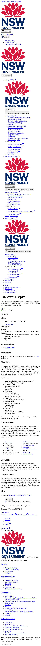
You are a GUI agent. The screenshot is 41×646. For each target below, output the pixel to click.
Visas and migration (14, 140)
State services (9, 571)
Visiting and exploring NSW (17, 261)
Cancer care (8, 442)
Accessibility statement (11, 582)
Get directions (9, 324)
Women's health (28, 454)
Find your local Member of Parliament (16, 626)
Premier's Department (11, 610)
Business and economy (15, 196)
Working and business (12, 192)
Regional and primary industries (18, 138)
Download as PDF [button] (7, 515)
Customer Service (10, 603)
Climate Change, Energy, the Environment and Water (21, 598)
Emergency (11, 124)
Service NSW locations (12, 569)
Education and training (15, 123)
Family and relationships (15, 128)
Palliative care (27, 442)
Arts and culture (13, 258)
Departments (6, 593)
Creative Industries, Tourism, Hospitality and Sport (20, 601)
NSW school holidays (15, 265)
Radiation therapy (28, 445)
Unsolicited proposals (11, 634)
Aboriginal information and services (19, 117)
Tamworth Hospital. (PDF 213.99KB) (20, 495)
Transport (7, 613)
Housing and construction (16, 133)
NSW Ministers (9, 624)
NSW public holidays (14, 263)
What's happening (11, 254)
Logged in (6, 37)
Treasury (7, 615)
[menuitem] (10, 41)
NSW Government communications (15, 633)
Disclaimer (8, 585)
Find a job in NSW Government (14, 629)
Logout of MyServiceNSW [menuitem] (13, 44)
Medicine (7, 449)
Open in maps (5, 512)
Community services (14, 119)
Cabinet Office (9, 596)
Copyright (8, 584)
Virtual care (26, 452)
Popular (4, 564)
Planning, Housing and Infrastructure (16, 608)
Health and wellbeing (14, 131)
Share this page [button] (31, 515)
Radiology (26, 447)
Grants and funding (14, 129)
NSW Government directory (13, 589)
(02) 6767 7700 (10, 348)
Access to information (11, 580)
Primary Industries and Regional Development (18, 611)
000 (38, 356)
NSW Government (8, 619)
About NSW (12, 256)
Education (8, 605)
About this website (8, 577)
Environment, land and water (17, 126)
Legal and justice (13, 135)
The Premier (8, 622)
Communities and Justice (12, 599)
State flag (7, 573)
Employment (12, 199)
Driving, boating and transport (17, 121)
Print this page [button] (20, 515)
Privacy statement (10, 587)
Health (7, 606)
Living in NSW (10, 116)
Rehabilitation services (30, 449)
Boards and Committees (12, 627)
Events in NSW (13, 259)
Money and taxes (13, 203)
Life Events (11, 136)
